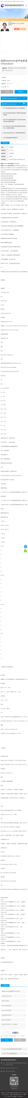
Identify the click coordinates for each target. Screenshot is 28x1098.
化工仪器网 (14, 1096)
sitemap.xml (20, 1096)
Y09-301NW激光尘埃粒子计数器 (14, 1049)
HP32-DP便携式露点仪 (11, 1053)
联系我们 (21, 91)
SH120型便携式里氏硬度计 (10, 137)
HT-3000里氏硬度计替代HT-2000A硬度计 (14, 108)
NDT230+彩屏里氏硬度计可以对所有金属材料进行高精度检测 (14, 120)
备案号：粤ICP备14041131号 (16, 1094)
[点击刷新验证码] (15, 1033)
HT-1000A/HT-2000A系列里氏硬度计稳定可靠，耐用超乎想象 (14, 127)
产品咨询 (7, 91)
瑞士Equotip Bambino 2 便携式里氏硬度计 (14, 132)
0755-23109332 (25, 546)
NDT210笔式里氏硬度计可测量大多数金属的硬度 (14, 113)
